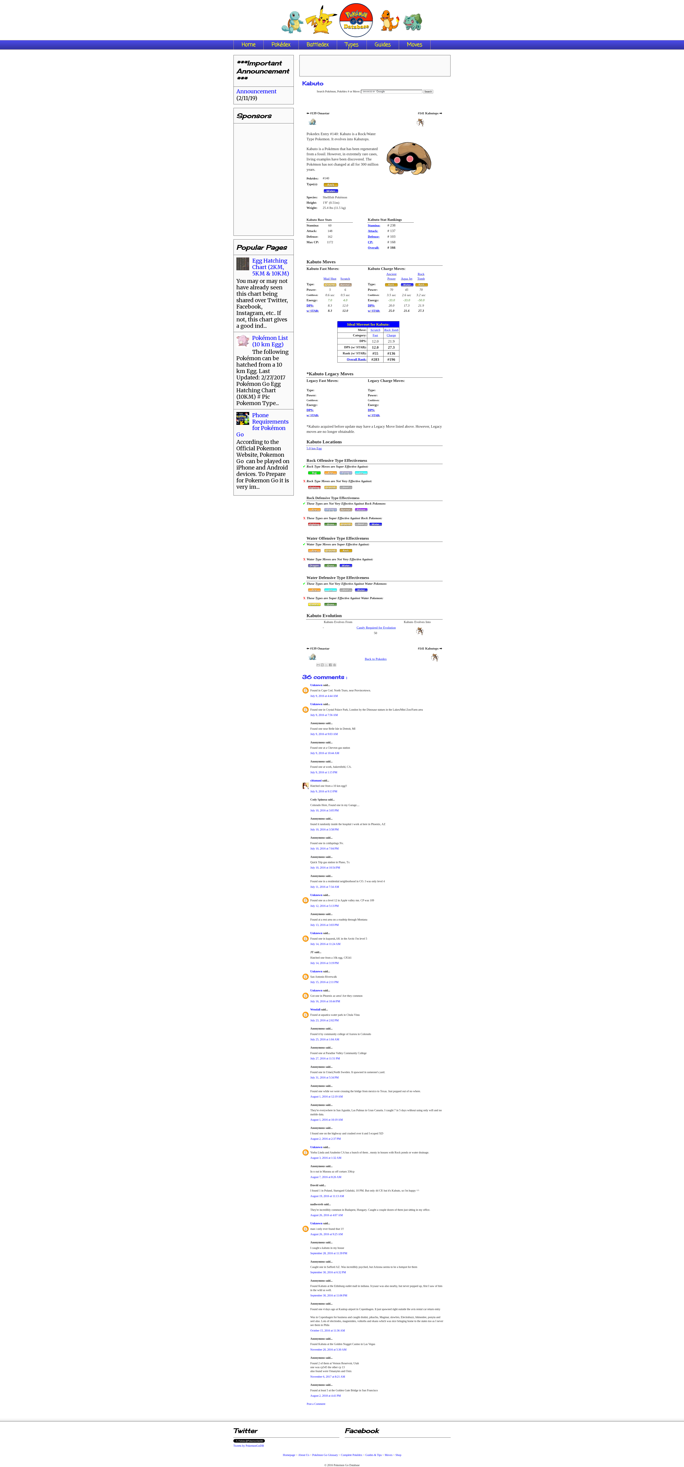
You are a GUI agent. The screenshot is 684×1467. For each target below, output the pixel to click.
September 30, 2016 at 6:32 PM (328, 1272)
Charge (391, 335)
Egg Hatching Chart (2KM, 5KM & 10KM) (270, 267)
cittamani (316, 780)
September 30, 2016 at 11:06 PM (328, 1295)
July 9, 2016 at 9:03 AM (324, 734)
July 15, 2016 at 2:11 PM (324, 982)
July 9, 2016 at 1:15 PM (323, 772)
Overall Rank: (357, 359)
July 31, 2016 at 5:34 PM (324, 1077)
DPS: (310, 305)
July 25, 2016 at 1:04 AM (324, 1039)
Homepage (289, 1454)
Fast (375, 335)
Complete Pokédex (351, 1454)
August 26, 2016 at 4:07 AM (326, 1215)
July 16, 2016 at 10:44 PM (325, 1001)
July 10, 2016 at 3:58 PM (324, 829)
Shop (398, 1454)
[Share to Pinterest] (334, 665)
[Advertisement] (375, 64)
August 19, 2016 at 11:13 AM (327, 1196)
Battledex (318, 45)
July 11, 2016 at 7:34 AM (324, 886)
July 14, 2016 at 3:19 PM (324, 963)
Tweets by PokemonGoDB (248, 1445)
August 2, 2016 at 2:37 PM (325, 1138)
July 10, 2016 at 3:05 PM (324, 810)
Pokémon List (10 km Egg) (270, 341)
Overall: (373, 247)
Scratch (345, 278)
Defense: (374, 236)
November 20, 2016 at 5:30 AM (328, 1349)
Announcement (256, 91)
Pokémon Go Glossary (325, 1454)
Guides (383, 45)
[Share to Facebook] (330, 665)
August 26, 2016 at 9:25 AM (326, 1234)
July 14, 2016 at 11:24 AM (325, 943)
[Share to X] (326, 665)
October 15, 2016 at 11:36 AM (327, 1330)
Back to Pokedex (376, 659)
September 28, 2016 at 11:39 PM (328, 1253)
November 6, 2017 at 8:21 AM (327, 1376)
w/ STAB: (313, 310)
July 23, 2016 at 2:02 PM (324, 1020)
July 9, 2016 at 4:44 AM (324, 695)
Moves (414, 45)
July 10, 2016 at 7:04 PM (324, 848)
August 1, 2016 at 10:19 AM (326, 1119)
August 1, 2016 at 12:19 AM (326, 1096)
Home (248, 45)
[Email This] (318, 665)
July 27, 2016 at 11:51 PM (325, 1058)
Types (352, 45)
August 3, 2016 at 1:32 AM (325, 1157)
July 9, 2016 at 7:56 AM (324, 714)
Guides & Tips (373, 1454)
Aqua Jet (406, 278)
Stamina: (374, 225)
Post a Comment (316, 1403)
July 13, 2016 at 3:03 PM (324, 924)
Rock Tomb (391, 330)
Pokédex (281, 45)
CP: (370, 242)
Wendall (315, 1009)
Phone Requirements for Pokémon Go (262, 425)
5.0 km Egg (314, 448)
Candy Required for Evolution (376, 627)
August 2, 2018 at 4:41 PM (325, 1395)
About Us (303, 1454)
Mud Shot (329, 278)
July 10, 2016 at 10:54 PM (325, 867)
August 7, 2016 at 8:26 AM (325, 1177)
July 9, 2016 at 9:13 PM (323, 791)
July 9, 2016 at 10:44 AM (324, 753)
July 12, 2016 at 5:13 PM (324, 905)
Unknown (316, 685)
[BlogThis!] (322, 665)
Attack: (373, 231)
